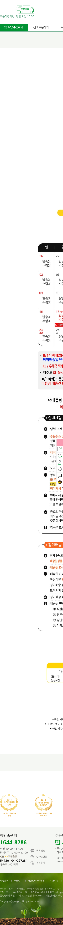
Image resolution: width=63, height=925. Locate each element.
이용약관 (54, 880)
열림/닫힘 (60, 442)
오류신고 (18, 880)
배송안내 (60, 449)
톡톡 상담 (40, 850)
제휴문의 (4, 880)
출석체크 (60, 462)
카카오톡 (60, 482)
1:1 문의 (60, 476)
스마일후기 (60, 456)
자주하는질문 (40, 856)
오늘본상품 (60, 469)
